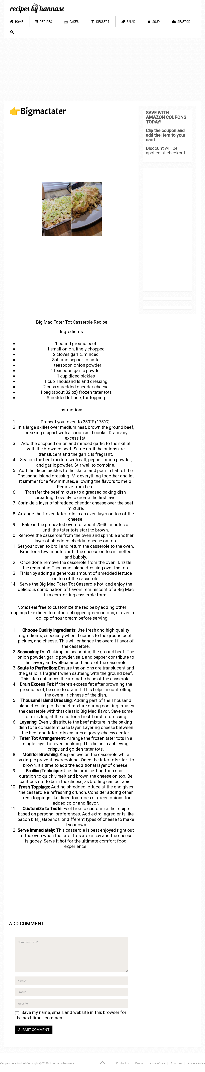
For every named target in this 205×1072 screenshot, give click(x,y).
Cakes (74, 21)
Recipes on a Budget (13, 1063)
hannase (68, 1063)
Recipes (45, 21)
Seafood (183, 21)
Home (18, 21)
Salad (130, 21)
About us (176, 1063)
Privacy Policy (196, 1063)
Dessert (102, 21)
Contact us (123, 1063)
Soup (156, 21)
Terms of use (156, 1063)
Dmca (139, 1063)
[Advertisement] (102, 71)
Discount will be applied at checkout (165, 150)
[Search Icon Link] (12, 32)
